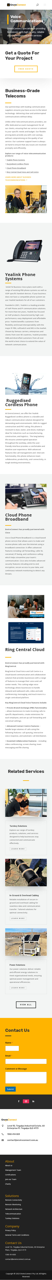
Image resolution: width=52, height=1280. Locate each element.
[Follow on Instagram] (26, 1101)
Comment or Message (16, 1069)
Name (9, 1043)
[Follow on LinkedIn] (33, 1101)
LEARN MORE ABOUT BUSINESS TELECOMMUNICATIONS (18, 178)
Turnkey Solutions (12, 1218)
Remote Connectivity (13, 1200)
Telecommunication (13, 1214)
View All (26, 1005)
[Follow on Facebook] (19, 1101)
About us (8, 1165)
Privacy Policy (10, 1230)
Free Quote (26, 69)
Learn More (18, 849)
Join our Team (10, 1179)
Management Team (13, 1170)
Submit (10, 1089)
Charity (8, 1184)
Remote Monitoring (13, 1204)
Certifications (10, 1175)
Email (8, 1056)
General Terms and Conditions (17, 1235)
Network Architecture (13, 1209)
